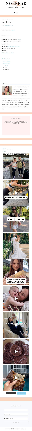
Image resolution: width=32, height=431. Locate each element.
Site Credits (23, 428)
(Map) (19, 39)
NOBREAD (16, 4)
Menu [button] (17, 12)
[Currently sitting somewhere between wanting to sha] (16, 298)
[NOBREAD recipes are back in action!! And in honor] (16, 351)
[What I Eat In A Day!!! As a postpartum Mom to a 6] (16, 219)
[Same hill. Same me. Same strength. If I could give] (16, 193)
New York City (9, 25)
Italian (13, 30)
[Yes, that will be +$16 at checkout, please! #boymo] (16, 325)
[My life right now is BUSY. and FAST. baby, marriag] (16, 378)
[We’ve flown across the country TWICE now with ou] (16, 166)
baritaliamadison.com (13, 46)
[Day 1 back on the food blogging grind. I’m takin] (16, 272)
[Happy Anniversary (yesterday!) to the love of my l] (16, 246)
